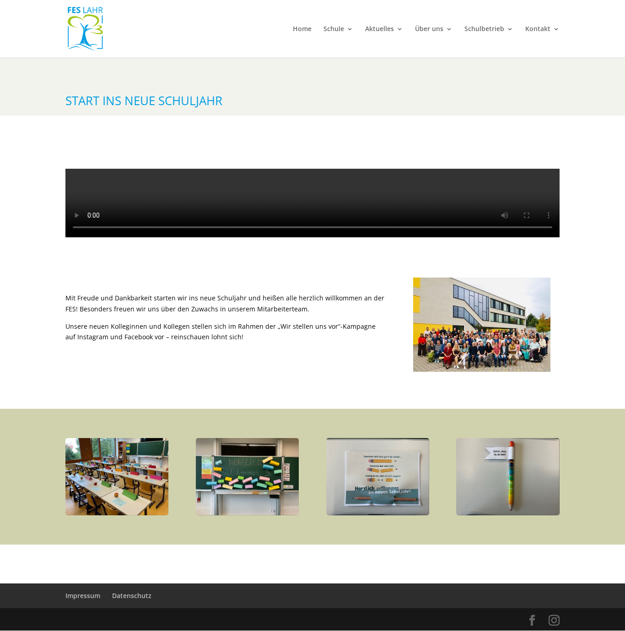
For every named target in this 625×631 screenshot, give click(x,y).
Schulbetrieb (484, 29)
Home (302, 29)
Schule (333, 29)
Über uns (429, 29)
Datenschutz (131, 595)
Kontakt (537, 29)
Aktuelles (379, 29)
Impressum (82, 595)
